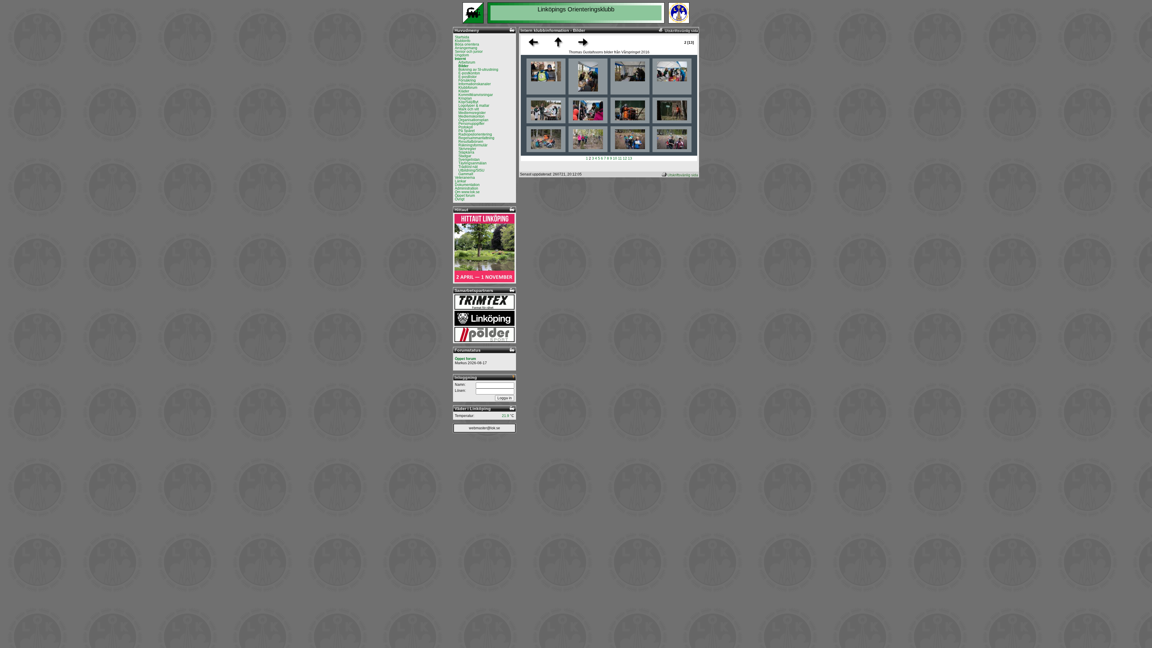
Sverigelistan (469, 160)
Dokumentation (467, 185)
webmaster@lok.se (484, 428)
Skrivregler (467, 149)
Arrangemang (466, 48)
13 (630, 158)
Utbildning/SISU (471, 170)
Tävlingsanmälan (472, 163)
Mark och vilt (468, 109)
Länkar (460, 181)
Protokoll (465, 127)
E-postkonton (469, 73)
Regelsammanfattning (476, 138)
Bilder (463, 66)
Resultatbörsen (470, 142)
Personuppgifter (471, 124)
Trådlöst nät (468, 167)
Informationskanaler (474, 84)
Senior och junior (469, 52)
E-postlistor (467, 77)
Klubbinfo (462, 41)
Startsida (462, 37)
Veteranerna (465, 178)
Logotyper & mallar (473, 106)
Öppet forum (465, 196)
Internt (460, 59)
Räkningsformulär (473, 145)
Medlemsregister (472, 113)
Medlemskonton (471, 116)
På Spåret (466, 131)
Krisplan (465, 98)
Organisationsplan (473, 120)
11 (620, 158)
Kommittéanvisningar (475, 95)
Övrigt (459, 199)
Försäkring (467, 80)
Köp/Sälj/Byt (468, 102)
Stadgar (464, 156)
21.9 (505, 416)
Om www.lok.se (467, 192)
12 (625, 158)
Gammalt (465, 174)
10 (615, 158)
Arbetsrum (466, 62)
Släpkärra (466, 152)
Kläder (463, 91)
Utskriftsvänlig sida (683, 175)
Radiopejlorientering (475, 134)
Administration (466, 188)
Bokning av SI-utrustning (478, 70)
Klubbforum (467, 88)
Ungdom (462, 55)
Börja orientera (467, 44)
